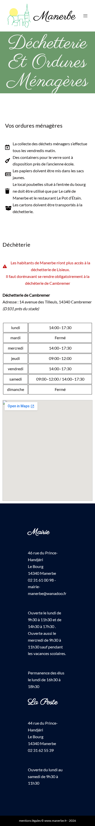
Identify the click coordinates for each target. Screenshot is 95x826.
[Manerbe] (42, 15)
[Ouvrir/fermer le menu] (85, 15)
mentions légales (30, 820)
